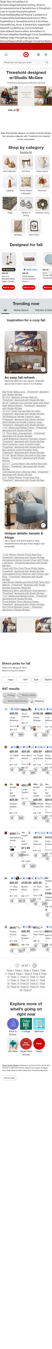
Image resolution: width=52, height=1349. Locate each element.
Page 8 (28, 973)
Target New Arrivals (10, 1)
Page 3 (27, 970)
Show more (9, 1078)
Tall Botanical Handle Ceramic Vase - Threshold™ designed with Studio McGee (23, 418)
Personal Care (30, 14)
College (11, 4)
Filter (10, 679)
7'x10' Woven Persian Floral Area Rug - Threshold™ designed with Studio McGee (23, 556)
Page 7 (19, 973)
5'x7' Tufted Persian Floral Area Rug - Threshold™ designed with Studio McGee (23, 479)
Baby (13, 14)
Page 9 (36, 973)
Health (17, 18)
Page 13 (34, 976)
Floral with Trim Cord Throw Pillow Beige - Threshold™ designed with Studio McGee (23, 569)
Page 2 (19, 970)
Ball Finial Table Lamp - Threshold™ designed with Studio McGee (25, 393)
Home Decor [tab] (21, 310)
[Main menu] (6, 54)
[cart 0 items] (46, 54)
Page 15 (15, 980)
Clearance (18, 31)
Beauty (19, 14)
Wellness (25, 18)
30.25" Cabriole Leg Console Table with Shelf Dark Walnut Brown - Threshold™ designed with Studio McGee (25, 405)
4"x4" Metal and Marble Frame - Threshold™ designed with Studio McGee (25, 429)
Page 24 (24, 986)
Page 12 (24, 976)
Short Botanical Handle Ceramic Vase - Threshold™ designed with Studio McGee (23, 423)
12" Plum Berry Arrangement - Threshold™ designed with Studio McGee (23, 434)
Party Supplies (39, 24)
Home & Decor (20, 8)
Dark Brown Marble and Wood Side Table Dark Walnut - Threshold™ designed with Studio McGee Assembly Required (26, 585)
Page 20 (24, 983)
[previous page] (17, 965)
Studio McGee (13, 1065)
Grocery (20, 11)
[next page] (34, 965)
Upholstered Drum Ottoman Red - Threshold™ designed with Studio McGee (25, 473)
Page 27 (27, 990)
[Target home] (26, 54)
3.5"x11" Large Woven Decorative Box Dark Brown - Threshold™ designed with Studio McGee (24, 466)
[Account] (38, 54)
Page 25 (34, 986)
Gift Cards (11, 27)
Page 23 (15, 986)
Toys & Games (16, 21)
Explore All (26, 152)
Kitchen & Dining (36, 8)
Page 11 (15, 976)
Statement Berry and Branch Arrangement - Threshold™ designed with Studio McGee (24, 592)
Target (5, 1065)
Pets (12, 18)
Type (36, 679)
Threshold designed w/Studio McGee (10, 723)
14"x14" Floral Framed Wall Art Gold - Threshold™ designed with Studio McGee (23, 412)
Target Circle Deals (34, 34)
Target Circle (32, 41)
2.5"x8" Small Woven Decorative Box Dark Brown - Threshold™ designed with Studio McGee (24, 458)
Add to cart (8, 287)
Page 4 (35, 970)
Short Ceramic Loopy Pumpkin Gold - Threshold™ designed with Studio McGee (23, 445)
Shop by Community (26, 27)
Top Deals (20, 34)
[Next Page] (49, 272)
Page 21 (34, 983)
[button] (8, 269)
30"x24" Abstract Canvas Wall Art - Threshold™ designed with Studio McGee (23, 398)
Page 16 (24, 980)
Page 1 (10, 970)
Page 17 (34, 980)
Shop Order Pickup (12, 37)
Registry (12, 41)
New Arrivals (30, 31)
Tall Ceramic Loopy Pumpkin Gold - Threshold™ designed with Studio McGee (23, 451)
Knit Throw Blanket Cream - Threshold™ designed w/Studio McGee (22, 608)
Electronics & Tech (32, 21)
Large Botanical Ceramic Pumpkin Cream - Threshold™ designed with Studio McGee (24, 440)
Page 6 (11, 973)
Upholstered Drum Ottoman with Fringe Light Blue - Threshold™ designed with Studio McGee (25, 576)
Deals (10, 31)
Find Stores (45, 41)
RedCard (21, 41)
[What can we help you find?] (26, 62)
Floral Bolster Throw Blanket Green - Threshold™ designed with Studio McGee (23, 603)
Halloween (20, 4)
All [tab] (5, 310)
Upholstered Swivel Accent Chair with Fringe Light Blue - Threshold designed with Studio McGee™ (25, 563)
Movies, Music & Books (19, 24)
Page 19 (15, 983)
